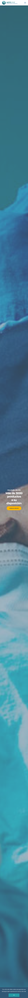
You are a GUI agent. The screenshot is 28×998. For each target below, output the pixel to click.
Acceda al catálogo (14, 508)
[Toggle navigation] (25, 3)
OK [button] (14, 995)
